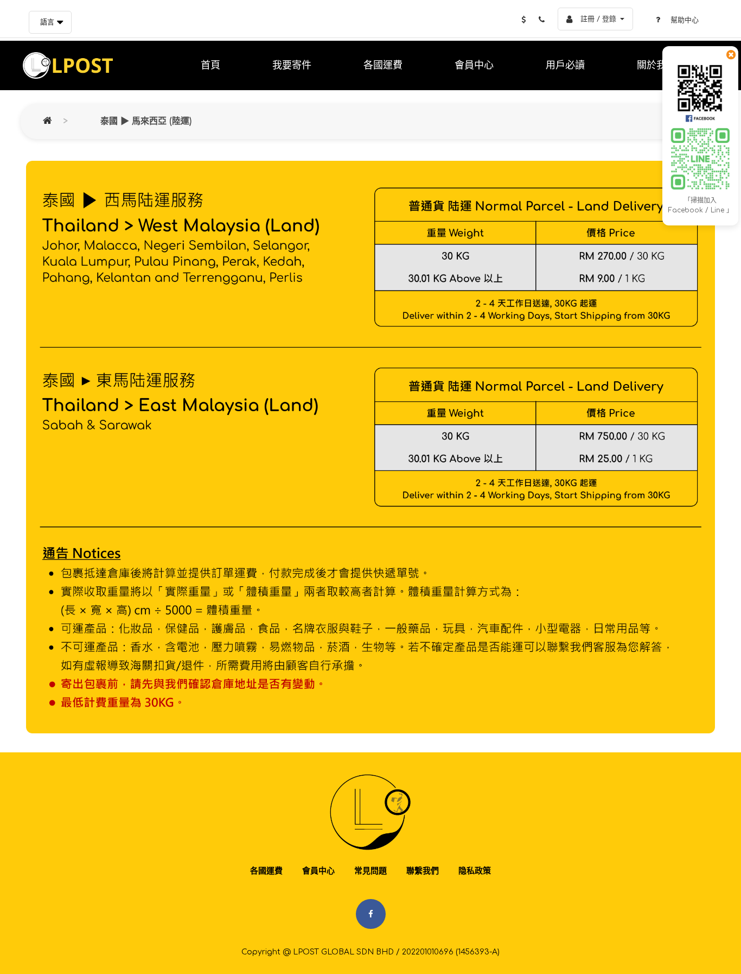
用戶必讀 (565, 65)
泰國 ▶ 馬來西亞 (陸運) (145, 121)
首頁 (210, 65)
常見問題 (370, 871)
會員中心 (474, 65)
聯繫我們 (422, 871)
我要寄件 (291, 65)
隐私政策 (474, 871)
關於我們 (656, 65)
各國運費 (383, 65)
